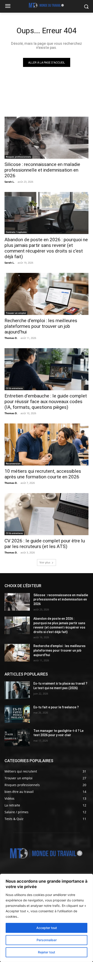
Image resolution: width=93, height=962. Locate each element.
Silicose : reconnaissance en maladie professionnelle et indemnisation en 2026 (42, 170)
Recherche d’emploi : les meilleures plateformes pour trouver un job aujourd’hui (41, 326)
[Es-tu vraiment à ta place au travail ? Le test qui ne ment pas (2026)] (17, 690)
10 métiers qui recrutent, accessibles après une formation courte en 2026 (43, 474)
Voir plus (45, 562)
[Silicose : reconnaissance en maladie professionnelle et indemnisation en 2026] (46, 138)
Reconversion (13, 463)
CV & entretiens (14, 388)
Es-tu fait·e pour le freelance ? (56, 707)
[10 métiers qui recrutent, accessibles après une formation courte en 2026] (46, 444)
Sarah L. (9, 181)
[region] (46, 918)
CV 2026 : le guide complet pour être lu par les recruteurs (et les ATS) (45, 543)
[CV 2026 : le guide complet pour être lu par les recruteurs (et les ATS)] (46, 514)
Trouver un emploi (16, 312)
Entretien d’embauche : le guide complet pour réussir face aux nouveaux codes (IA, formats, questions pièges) (46, 401)
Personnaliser (47, 940)
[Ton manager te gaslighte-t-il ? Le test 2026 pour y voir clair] (17, 737)
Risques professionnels (18, 156)
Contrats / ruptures (16, 232)
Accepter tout (46, 928)
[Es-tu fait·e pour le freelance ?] (17, 714)
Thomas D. (11, 338)
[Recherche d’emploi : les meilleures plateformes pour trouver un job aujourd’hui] (46, 294)
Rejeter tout (46, 952)
